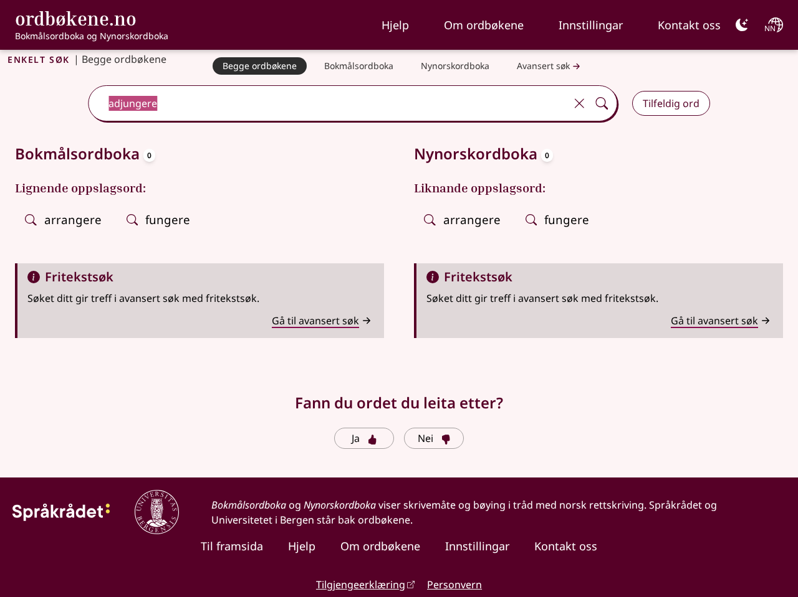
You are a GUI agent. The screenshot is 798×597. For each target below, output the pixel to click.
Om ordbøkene (484, 24)
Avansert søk (543, 66)
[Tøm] (579, 103)
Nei (425, 438)
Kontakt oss (689, 24)
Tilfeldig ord (671, 103)
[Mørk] (742, 25)
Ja (356, 438)
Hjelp (395, 24)
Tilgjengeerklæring (360, 584)
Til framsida (232, 545)
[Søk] (601, 103)
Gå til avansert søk (315, 320)
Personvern (454, 584)
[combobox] (328, 103)
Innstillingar (591, 24)
